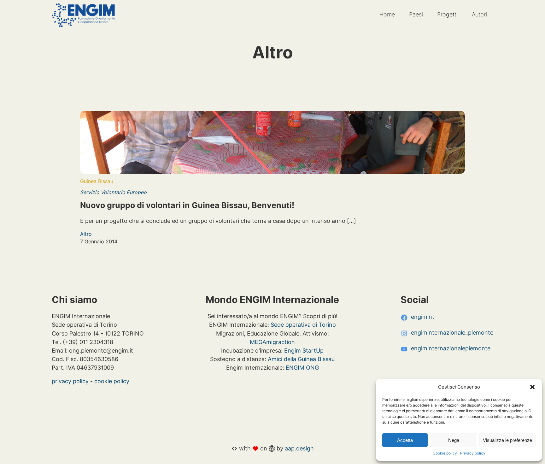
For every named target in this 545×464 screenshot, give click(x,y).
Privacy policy (472, 453)
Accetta (405, 440)
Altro (86, 234)
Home (387, 14)
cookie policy (111, 381)
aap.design (299, 448)
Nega (453, 440)
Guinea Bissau (96, 181)
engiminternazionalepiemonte (450, 348)
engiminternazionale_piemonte (452, 332)
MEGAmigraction (272, 341)
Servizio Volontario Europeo (113, 192)
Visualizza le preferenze (507, 440)
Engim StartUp (304, 350)
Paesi (416, 14)
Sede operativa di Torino (303, 324)
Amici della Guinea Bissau (301, 358)
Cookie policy (445, 453)
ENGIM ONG (302, 367)
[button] (532, 387)
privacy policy (70, 381)
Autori (479, 14)
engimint (422, 316)
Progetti (447, 14)
